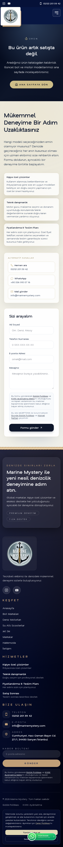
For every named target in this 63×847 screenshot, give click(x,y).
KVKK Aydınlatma (32, 804)
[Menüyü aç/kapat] (56, 13)
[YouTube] (9, 3)
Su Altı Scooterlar (13, 625)
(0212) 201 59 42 (51, 3)
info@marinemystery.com (28, 725)
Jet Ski (6, 631)
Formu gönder (30, 427)
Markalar (8, 637)
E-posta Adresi (17, 353)
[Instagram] (4, 3)
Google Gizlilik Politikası (22, 415)
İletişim (7, 648)
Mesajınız (14, 367)
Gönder (31, 763)
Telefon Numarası (19, 338)
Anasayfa (8, 608)
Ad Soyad (14, 324)
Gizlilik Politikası (40, 396)
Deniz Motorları (12, 619)
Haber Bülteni (16, 748)
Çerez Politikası (43, 823)
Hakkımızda (9, 642)
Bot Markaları (11, 613)
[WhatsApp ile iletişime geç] (41, 835)
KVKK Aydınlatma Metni (23, 398)
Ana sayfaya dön (33, 84)
